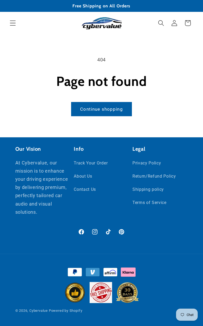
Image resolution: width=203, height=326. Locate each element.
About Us (83, 176)
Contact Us (85, 189)
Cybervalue (38, 311)
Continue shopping (101, 109)
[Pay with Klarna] (128, 273)
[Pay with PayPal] (74, 273)
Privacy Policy (146, 163)
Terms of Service (149, 202)
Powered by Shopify (65, 311)
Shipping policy (148, 189)
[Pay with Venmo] (92, 273)
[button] (13, 23)
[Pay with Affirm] (110, 273)
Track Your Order (91, 163)
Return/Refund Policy (154, 176)
